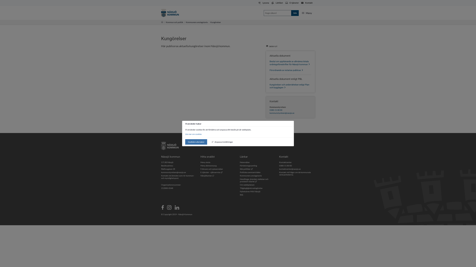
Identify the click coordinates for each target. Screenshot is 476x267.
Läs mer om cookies (193, 134)
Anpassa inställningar (224, 142)
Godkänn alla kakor (196, 142)
